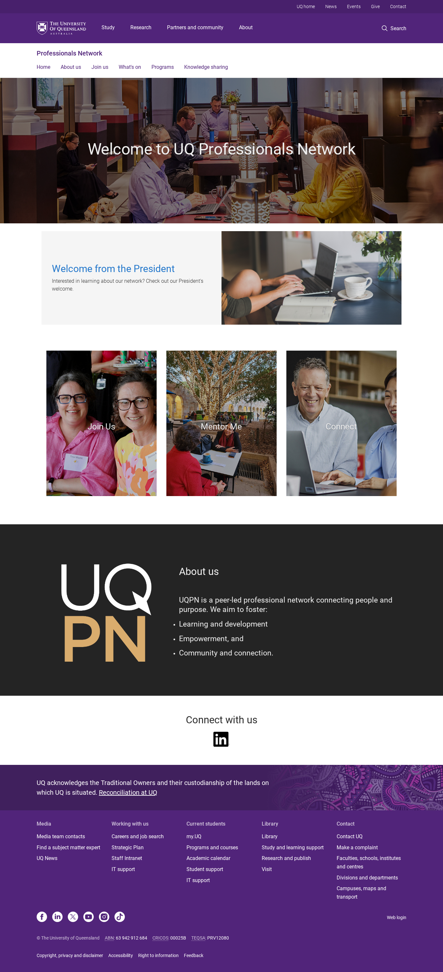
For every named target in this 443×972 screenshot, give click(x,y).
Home (43, 67)
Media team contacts (61, 836)
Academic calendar (208, 858)
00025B (178, 938)
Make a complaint (357, 847)
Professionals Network (69, 53)
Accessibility (120, 955)
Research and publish (286, 858)
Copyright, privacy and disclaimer (70, 955)
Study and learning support (293, 847)
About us (71, 67)
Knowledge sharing (206, 67)
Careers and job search (138, 836)
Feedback (193, 955)
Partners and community (195, 27)
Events (354, 6)
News (331, 6)
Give (375, 6)
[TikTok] (119, 917)
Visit (267, 869)
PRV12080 (218, 938)
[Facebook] (42, 917)
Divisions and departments (367, 878)
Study (108, 27)
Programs (162, 67)
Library (270, 836)
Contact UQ (350, 836)
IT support (123, 869)
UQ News (47, 858)
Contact (398, 6)
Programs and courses (212, 847)
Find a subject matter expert (68, 847)
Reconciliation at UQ (128, 792)
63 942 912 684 (131, 938)
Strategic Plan (128, 847)
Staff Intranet (127, 858)
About (246, 27)
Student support (204, 869)
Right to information (158, 955)
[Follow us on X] (73, 917)
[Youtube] (88, 917)
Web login (396, 917)
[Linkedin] (57, 917)
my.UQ (193, 836)
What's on (130, 67)
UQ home (306, 6)
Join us (99, 67)
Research (140, 27)
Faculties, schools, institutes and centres (369, 862)
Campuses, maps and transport (361, 892)
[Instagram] (104, 917)
